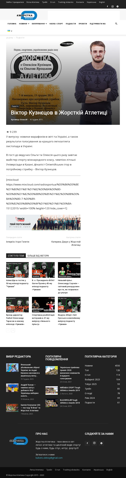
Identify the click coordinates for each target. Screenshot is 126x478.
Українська (91, 2)
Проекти (83, 23)
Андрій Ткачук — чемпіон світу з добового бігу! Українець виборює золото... (30, 390)
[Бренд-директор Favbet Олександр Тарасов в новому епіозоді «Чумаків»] (17, 304)
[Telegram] (117, 6)
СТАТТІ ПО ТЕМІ (16, 256)
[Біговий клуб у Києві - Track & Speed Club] (43, 222)
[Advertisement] (84, 15)
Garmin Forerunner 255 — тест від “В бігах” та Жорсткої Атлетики (30, 408)
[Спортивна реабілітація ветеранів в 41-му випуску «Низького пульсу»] (43, 304)
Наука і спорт (56, 23)
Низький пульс (65, 276)
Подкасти (71, 23)
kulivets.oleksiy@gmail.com (49, 457)
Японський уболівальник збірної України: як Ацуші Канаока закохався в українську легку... (30, 370)
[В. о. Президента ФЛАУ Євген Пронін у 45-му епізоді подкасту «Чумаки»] (43, 270)
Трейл (44, 2)
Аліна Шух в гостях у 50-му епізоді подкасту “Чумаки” (17, 283)
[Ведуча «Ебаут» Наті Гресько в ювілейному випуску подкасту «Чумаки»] (69, 304)
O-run (52, 2)
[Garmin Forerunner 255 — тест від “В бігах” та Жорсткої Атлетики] (12, 408)
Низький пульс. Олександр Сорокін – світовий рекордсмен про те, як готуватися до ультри (68, 286)
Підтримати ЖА (98, 23)
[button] (116, 23)
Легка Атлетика (32, 2)
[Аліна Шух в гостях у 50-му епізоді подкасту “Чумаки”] (17, 270)
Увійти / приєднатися (15, 2)
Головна (12, 23)
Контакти (80, 2)
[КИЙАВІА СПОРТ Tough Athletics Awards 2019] (51, 390)
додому (9, 37)
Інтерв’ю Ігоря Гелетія (17, 241)
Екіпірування (38, 23)
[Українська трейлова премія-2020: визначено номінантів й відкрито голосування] (51, 370)
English (102, 2)
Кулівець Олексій (19, 119)
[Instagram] (112, 6)
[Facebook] (107, 6)
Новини (23, 23)
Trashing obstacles (65, 2)
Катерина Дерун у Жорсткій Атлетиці (66, 243)
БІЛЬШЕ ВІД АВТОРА (38, 256)
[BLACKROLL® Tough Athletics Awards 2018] (51, 403)
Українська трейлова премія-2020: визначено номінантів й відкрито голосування (70, 373)
